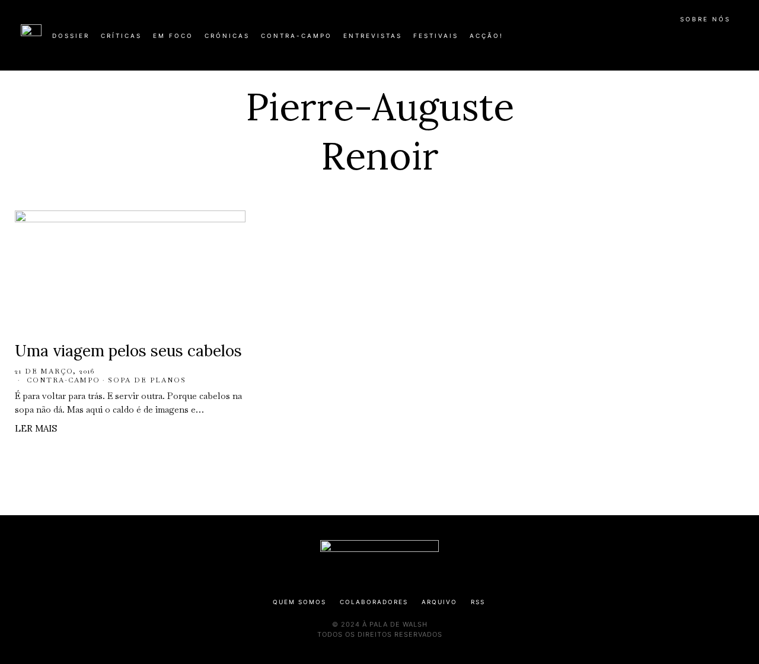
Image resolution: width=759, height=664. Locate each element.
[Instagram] (662, 40)
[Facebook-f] (624, 40)
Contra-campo (63, 380)
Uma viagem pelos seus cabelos (128, 350)
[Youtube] (700, 40)
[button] (732, 42)
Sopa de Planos (147, 380)
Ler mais (36, 428)
